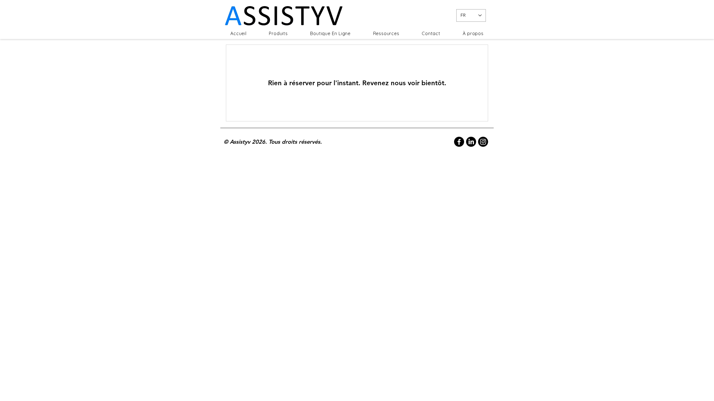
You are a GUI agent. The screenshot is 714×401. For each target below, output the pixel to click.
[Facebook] (459, 142)
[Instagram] (483, 142)
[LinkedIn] (471, 142)
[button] (278, 33)
